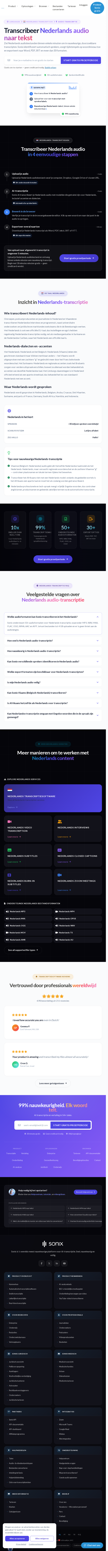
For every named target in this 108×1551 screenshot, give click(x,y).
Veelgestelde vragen (67, 1463)
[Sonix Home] (3, 8)
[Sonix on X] (49, 1263)
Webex (62, 1434)
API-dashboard (15, 1429)
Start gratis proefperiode (81, 60)
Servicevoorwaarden (61, 1545)
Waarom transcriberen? (68, 1473)
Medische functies (66, 1366)
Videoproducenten (66, 1337)
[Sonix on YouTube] (64, 1263)
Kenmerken (13, 1284)
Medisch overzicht (66, 1362)
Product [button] (12, 6)
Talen (11, 1458)
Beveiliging (63, 1521)
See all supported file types (21, 950)
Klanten (12, 1507)
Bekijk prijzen (50, 67)
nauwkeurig (86, 1251)
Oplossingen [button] (27, 6)
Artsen (61, 1371)
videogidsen (59, 1194)
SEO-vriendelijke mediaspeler (71, 1289)
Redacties (13, 1332)
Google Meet (64, 1429)
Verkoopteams (15, 1342)
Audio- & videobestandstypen (21, 1463)
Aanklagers (13, 1371)
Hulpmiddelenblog (16, 1477)
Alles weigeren (42, 1538)
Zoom (61, 1420)
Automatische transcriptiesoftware (22, 1289)
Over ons (62, 1502)
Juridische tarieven (16, 1400)
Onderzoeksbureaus (17, 1337)
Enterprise (13, 1323)
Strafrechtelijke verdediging (20, 1376)
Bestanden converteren (58, 8)
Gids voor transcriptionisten (20, 1482)
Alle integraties (65, 1439)
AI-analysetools (65, 1284)
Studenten (63, 1342)
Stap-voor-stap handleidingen (71, 1468)
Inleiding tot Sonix (16, 1473)
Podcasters (63, 1332)
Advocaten (13, 1385)
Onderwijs (13, 1328)
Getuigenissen (14, 1511)
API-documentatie (16, 1424)
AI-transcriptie (68, 1251)
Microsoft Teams (65, 1424)
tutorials (47, 1194)
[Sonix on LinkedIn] (57, 1263)
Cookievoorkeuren (81, 1545)
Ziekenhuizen (64, 1376)
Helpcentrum (36, 1194)
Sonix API (12, 1420)
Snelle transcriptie (16, 1294)
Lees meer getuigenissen (51, 1083)
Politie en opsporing (16, 1366)
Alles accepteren (17, 1538)
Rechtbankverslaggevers (19, 1390)
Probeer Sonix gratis (97, 8)
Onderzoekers (65, 1328)
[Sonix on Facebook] (42, 1263)
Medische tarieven (66, 1381)
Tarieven (72, 6)
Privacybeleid (21, 1544)
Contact (62, 1516)
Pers (61, 1511)
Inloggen (83, 5)
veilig (52, 1255)
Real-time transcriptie (17, 1303)
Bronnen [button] (43, 6)
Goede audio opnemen (68, 1477)
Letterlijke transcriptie (17, 1298)
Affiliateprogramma (17, 1434)
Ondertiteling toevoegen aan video (72, 1294)
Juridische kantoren (16, 1381)
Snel (78, 1251)
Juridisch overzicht (16, 1362)
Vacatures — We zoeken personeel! (73, 1507)
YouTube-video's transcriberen (71, 1298)
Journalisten (64, 1323)
